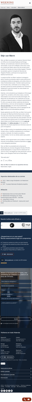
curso (29, 141)
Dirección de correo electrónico (10, 298)
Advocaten (13, 7)
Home (8, 7)
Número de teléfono (7, 294)
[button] (30, 3)
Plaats (3, 290)
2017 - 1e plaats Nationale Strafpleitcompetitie (15, 184)
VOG (2, 109)
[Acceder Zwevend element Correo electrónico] (28, 399)
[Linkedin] (7, 391)
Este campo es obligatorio (9, 281)
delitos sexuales (14, 123)
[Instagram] (4, 391)
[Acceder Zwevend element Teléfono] (25, 399)
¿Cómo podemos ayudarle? (9, 302)
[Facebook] (2, 391)
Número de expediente (7, 285)
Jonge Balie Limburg (8, 199)
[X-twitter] (9, 391)
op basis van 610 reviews (19, 212)
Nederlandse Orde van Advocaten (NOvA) (14, 194)
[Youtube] (12, 391)
